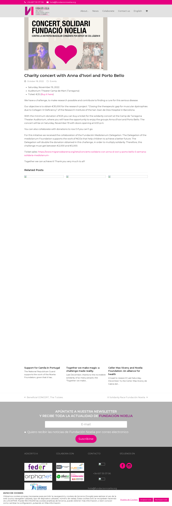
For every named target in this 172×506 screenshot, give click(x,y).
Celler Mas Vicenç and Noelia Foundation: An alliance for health (125, 371)
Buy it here (47, 94)
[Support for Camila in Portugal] (44, 269)
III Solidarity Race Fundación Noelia (127, 397)
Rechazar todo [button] (161, 500)
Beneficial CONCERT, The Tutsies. (45, 397)
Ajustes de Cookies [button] (129, 500)
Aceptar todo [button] (145, 500)
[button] (147, 11)
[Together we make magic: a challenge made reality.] (86, 269)
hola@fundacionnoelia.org (63, 2)
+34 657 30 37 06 (35, 2)
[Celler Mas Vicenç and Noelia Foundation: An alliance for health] (128, 269)
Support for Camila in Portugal (42, 367)
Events (53, 81)
